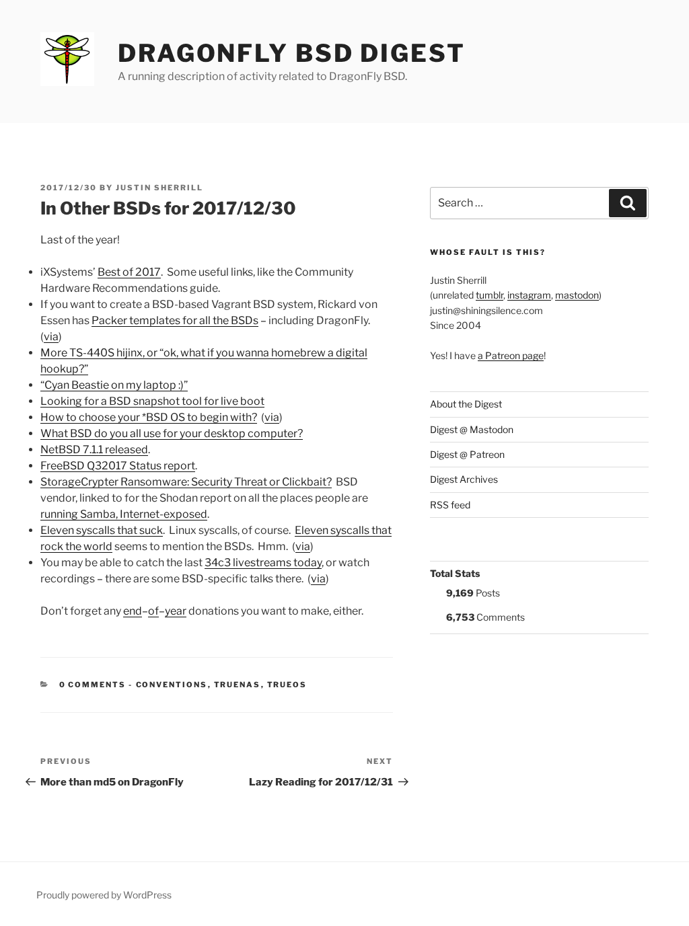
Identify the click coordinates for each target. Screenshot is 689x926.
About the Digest (466, 404)
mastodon (577, 295)
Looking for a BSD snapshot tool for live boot (152, 401)
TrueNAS (237, 684)
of (153, 611)
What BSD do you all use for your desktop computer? (171, 433)
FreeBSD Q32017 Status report (117, 465)
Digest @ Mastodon (471, 429)
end (132, 611)
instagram (529, 295)
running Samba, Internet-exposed (123, 514)
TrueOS (287, 684)
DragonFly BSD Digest (292, 53)
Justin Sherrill (159, 187)
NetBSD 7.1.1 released (94, 449)
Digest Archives (464, 479)
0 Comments (92, 684)
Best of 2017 (129, 272)
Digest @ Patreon (467, 454)
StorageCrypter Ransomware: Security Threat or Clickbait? (186, 481)
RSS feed (450, 504)
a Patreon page (511, 355)
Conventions (172, 684)
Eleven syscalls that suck (101, 530)
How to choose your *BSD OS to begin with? (148, 417)
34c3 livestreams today (263, 562)
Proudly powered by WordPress (104, 894)
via (51, 336)
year (175, 611)
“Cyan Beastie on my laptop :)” (114, 385)
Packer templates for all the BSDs (175, 320)
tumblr (489, 295)
